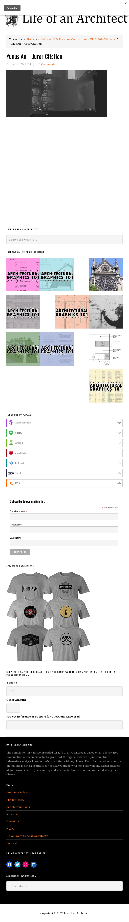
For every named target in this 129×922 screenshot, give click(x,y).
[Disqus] (64, 175)
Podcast (11, 843)
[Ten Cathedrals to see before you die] (106, 276)
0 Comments (47, 64)
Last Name (16, 537)
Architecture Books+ (19, 807)
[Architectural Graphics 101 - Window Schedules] (57, 276)
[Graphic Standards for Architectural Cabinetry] (106, 350)
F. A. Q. (10, 828)
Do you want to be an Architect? (27, 836)
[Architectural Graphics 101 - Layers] (106, 387)
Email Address (18, 511)
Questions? (13, 821)
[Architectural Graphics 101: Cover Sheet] (23, 350)
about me (12, 814)
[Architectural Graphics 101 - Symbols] (23, 276)
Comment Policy (17, 792)
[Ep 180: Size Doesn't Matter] (106, 313)
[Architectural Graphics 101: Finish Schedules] (23, 313)
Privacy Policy (15, 799)
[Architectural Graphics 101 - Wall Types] (57, 350)
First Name (16, 524)
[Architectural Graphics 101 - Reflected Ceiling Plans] (72, 313)
